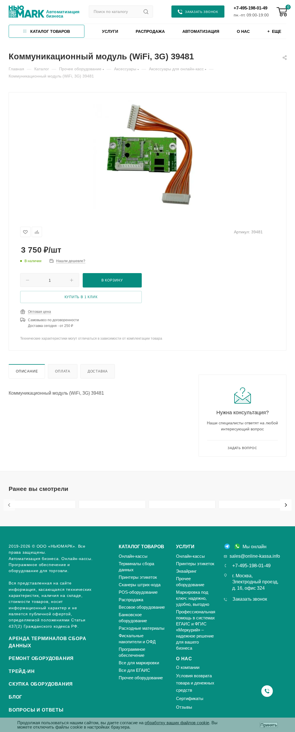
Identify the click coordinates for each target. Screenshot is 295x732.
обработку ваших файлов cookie (177, 722)
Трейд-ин (22, 671)
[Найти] (146, 11)
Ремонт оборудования (41, 658)
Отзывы (184, 707)
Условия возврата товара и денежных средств (195, 682)
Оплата (62, 371)
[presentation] (9, 505)
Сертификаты (189, 698)
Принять (268, 724)
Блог (15, 697)
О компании (187, 667)
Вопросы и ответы (36, 710)
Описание (27, 371)
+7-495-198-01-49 (250, 7)
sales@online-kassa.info (255, 556)
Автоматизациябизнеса (63, 13)
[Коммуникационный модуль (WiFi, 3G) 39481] (147, 154)
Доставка (98, 371)
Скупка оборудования (41, 684)
